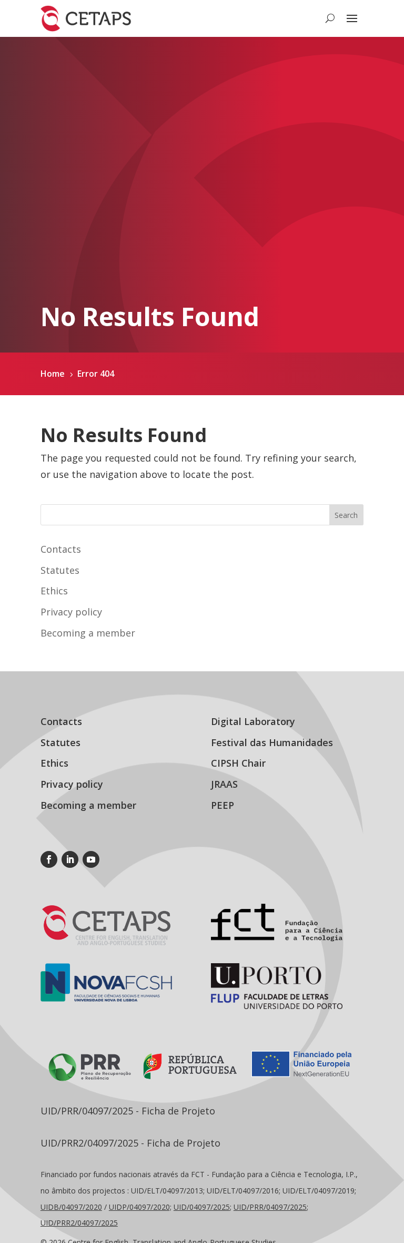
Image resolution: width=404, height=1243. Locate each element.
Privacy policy (71, 611)
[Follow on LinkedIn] (70, 859)
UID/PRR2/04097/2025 (79, 1223)
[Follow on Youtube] (91, 859)
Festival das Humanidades (272, 742)
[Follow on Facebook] (49, 859)
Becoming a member (88, 633)
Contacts (61, 549)
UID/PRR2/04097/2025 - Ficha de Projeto (130, 1143)
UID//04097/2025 (270, 1207)
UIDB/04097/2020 (71, 1207)
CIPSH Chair (238, 763)
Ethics (54, 590)
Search (346, 515)
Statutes (60, 570)
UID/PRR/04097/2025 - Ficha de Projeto (128, 1110)
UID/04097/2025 (202, 1207)
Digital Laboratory (253, 721)
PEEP (222, 805)
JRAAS (224, 784)
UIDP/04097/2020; (140, 1207)
